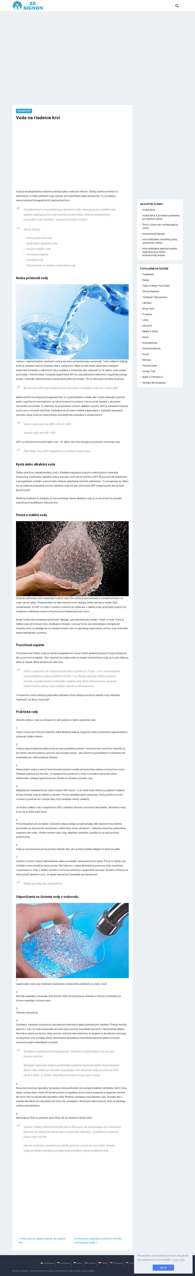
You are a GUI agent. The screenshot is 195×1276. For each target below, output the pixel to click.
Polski (104, 1263)
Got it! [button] (163, 1267)
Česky (79, 1263)
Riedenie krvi (24, 111)
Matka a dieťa (150, 331)
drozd (145, 354)
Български (65, 1263)
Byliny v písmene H (152, 377)
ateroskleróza (149, 342)
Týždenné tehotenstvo (154, 297)
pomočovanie (149, 365)
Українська (49, 1263)
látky (145, 320)
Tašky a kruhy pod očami (156, 285)
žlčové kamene (150, 291)
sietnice (146, 359)
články (145, 280)
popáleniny (148, 274)
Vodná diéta (148, 209)
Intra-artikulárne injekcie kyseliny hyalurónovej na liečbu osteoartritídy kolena (159, 252)
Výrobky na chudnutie (154, 382)
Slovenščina (134, 1263)
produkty (147, 314)
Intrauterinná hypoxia (153, 233)
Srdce (145, 337)
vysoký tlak (148, 371)
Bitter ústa (148, 308)
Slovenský (118, 1263)
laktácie (147, 302)
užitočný (147, 325)
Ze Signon (23, 1271)
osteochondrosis (151, 348)
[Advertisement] (97, 34)
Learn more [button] (178, 1259)
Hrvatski (91, 1263)
